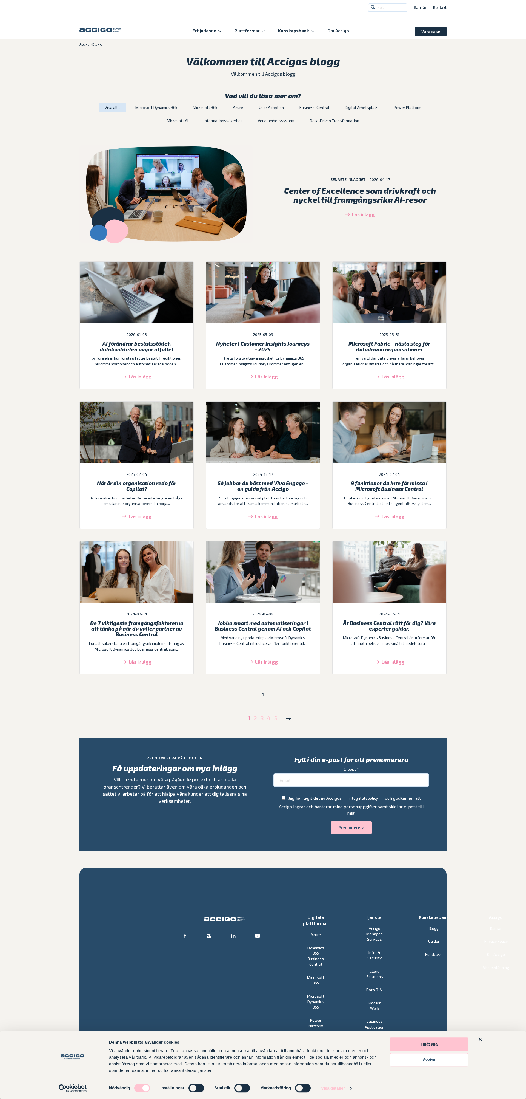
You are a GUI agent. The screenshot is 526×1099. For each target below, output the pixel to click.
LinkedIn (233, 935)
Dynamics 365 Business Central (315, 956)
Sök (374, 7)
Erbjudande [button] (204, 30)
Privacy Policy (496, 941)
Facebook (184, 935)
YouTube (257, 935)
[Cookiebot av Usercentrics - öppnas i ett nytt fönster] (73, 1088)
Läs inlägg (363, 214)
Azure (238, 107)
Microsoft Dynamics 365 (156, 107)
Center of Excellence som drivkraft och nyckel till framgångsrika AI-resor (360, 194)
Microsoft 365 (205, 107)
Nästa (288, 718)
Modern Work (374, 1006)
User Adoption (271, 107)
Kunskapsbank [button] (293, 30)
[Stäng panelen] (480, 1039)
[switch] (196, 1088)
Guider (433, 941)
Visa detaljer (333, 1088)
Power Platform (407, 107)
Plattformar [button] (247, 30)
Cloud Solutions (374, 974)
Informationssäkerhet (223, 120)
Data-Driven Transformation (334, 120)
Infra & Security (374, 955)
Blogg (434, 928)
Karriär (420, 7)
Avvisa (429, 1059)
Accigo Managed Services (374, 934)
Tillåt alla (429, 1044)
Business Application (374, 1024)
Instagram (209, 935)
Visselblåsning (496, 967)
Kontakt (440, 7)
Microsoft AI (177, 120)
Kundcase (433, 954)
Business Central (314, 107)
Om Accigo (338, 30)
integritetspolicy (363, 798)
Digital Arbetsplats (361, 107)
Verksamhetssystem (276, 120)
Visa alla (112, 107)
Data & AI (374, 989)
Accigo (84, 44)
